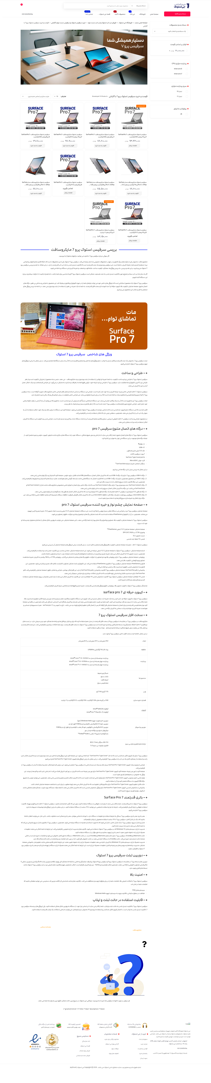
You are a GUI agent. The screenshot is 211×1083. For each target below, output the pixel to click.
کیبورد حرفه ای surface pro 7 (123, 592)
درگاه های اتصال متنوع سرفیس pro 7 (117, 428)
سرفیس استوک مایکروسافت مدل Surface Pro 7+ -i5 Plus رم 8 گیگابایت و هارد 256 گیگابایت (36, 184)
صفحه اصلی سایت (141, 23)
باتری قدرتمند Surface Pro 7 (123, 797)
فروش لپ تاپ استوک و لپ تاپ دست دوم (102, 23)
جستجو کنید (67, 6)
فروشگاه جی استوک (125, 23)
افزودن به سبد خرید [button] (100, 146)
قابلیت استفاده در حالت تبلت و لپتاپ (118, 900)
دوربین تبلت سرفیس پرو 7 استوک (119, 855)
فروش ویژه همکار (84, 1051)
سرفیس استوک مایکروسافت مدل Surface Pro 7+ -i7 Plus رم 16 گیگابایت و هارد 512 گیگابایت (133, 184)
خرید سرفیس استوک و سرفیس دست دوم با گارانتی (68, 23)
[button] (84, 373)
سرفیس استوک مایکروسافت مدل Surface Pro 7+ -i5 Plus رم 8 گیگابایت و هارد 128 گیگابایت (100, 184)
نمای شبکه (72, 96)
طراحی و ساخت (132, 373)
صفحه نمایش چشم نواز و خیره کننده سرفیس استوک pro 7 (102, 504)
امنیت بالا (136, 874)
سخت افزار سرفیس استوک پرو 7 (120, 615)
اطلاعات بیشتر (133, 146)
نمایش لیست (69, 96)
